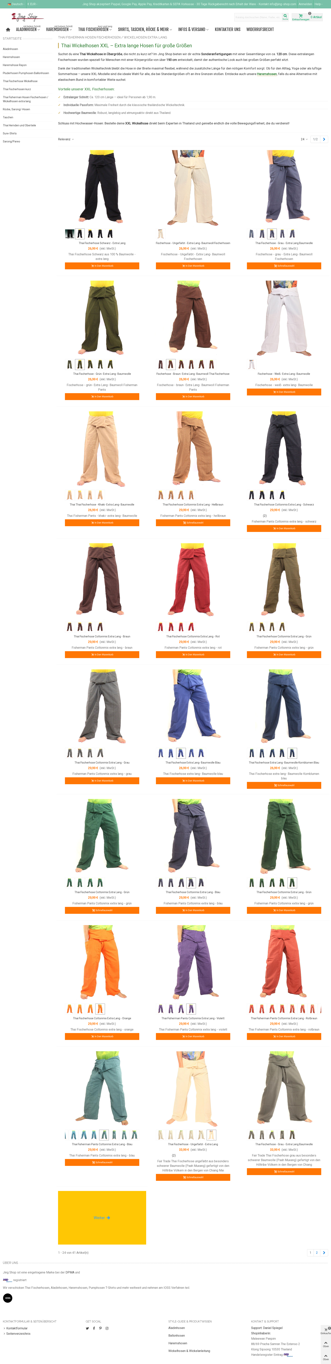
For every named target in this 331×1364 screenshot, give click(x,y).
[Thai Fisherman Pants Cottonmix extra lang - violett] (193, 963)
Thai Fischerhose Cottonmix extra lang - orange (102, 1018)
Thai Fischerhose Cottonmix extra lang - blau (193, 892)
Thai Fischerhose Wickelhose (20, 81)
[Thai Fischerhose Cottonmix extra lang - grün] (284, 581)
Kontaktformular (17, 1328)
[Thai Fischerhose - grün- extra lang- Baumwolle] (102, 319)
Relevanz (64, 139)
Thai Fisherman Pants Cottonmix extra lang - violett (192, 1018)
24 (303, 139)
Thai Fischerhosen (95, 29)
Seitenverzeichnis (18, 1333)
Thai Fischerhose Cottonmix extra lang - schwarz (284, 504)
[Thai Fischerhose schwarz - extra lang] (102, 188)
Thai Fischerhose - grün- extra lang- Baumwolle (102, 373)
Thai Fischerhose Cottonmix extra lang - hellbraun (193, 504)
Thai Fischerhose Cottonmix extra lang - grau (102, 762)
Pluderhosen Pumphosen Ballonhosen (26, 73)
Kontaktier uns (227, 29)
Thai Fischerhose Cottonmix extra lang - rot (193, 636)
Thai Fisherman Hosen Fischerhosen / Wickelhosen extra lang (25, 99)
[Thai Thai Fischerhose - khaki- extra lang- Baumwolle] (102, 449)
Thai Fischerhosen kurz (17, 89)
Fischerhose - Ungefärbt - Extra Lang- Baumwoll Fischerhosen (193, 243)
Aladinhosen (28, 29)
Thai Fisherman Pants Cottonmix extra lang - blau (102, 1144)
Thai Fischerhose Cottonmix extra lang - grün (283, 636)
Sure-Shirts (10, 133)
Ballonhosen (176, 1335)
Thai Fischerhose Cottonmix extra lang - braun (102, 636)
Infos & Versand (191, 29)
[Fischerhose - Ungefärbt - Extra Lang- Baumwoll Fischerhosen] (193, 188)
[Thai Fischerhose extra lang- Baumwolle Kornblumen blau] (284, 707)
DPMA (70, 1272)
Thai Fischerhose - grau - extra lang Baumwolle (284, 243)
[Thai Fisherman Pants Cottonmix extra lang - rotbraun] (284, 963)
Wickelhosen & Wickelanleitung (189, 1351)
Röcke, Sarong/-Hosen (16, 109)
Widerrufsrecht (260, 29)
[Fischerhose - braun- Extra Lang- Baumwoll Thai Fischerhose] (193, 319)
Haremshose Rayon (15, 65)
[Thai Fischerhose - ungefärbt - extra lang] (193, 1089)
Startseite (12, 38)
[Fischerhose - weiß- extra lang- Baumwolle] (284, 319)
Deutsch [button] (17, 4)
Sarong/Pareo (11, 141)
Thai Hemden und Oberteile (19, 125)
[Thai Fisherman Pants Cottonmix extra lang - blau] (102, 1089)
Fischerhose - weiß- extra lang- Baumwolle (284, 373)
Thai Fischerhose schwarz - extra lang (102, 243)
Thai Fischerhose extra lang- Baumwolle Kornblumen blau (284, 762)
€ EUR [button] (32, 4)
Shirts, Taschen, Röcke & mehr (143, 29)
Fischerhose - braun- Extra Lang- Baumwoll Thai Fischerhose (192, 373)
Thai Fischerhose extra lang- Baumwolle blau (193, 762)
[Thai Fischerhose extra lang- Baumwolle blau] (193, 707)
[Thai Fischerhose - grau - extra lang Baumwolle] (284, 188)
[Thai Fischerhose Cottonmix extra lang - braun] (102, 581)
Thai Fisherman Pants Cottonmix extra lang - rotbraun (284, 1018)
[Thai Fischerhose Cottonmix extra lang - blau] (193, 837)
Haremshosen (59, 29)
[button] (318, 4)
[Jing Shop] (32, 17)
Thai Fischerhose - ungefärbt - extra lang (193, 1144)
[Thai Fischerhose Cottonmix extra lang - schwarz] (284, 449)
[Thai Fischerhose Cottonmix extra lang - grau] (102, 707)
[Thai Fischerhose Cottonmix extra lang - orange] (102, 963)
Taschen (8, 117)
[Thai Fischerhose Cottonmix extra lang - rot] (193, 581)
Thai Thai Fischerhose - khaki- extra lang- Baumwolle (102, 504)
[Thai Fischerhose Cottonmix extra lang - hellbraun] (193, 449)
